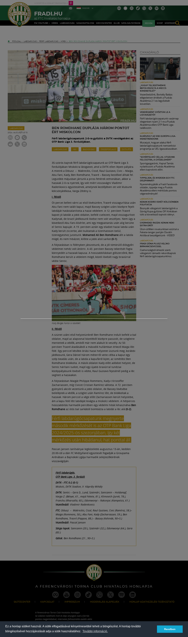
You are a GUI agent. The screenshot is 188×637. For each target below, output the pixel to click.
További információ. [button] (95, 631)
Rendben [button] (170, 629)
